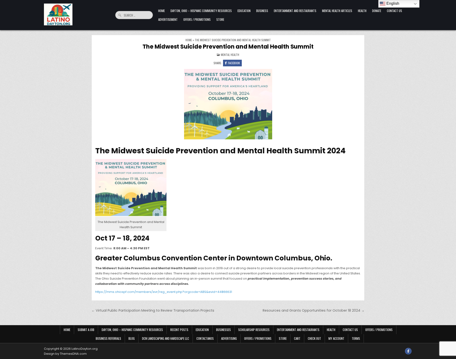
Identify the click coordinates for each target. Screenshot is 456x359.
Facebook (234, 63)
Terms (356, 338)
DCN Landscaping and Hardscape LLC (165, 338)
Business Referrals (108, 338)
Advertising (229, 338)
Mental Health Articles (337, 10)
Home (161, 10)
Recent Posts (179, 329)
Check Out (314, 338)
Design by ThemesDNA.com (65, 353)
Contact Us (394, 10)
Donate (376, 10)
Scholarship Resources (254, 329)
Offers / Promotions (197, 19)
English (392, 3)
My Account (336, 338)
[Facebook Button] (408, 351)
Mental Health (230, 55)
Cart (297, 338)
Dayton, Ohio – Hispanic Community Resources (201, 10)
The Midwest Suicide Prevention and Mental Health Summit (227, 46)
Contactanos (205, 338)
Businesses (223, 329)
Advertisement (168, 19)
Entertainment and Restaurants (295, 10)
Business (262, 10)
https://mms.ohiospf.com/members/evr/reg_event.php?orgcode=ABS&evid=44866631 (163, 292)
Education (244, 10)
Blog (131, 338)
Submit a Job (86, 329)
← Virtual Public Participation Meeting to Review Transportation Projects (152, 310)
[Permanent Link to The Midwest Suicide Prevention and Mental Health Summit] (228, 104)
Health (362, 10)
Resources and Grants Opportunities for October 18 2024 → (314, 310)
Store (220, 19)
